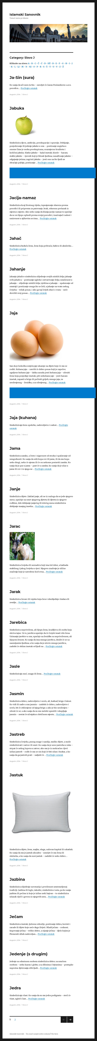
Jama (15, 448)
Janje (15, 489)
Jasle (15, 666)
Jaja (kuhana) (23, 417)
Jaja (14, 313)
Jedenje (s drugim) (29, 954)
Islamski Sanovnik (25, 14)
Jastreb (17, 734)
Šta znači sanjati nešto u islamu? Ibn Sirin (42, 1034)
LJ (19, 67)
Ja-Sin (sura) (22, 77)
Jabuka (17, 108)
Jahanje (17, 269)
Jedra (15, 988)
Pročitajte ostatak (29, 88)
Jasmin (17, 693)
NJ (30, 67)
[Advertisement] (53, 173)
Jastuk (16, 775)
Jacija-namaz (23, 197)
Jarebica (18, 622)
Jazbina (17, 879)
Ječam (16, 916)
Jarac (15, 526)
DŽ (49, 63)
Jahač (15, 238)
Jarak (15, 591)
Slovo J (25, 94)
